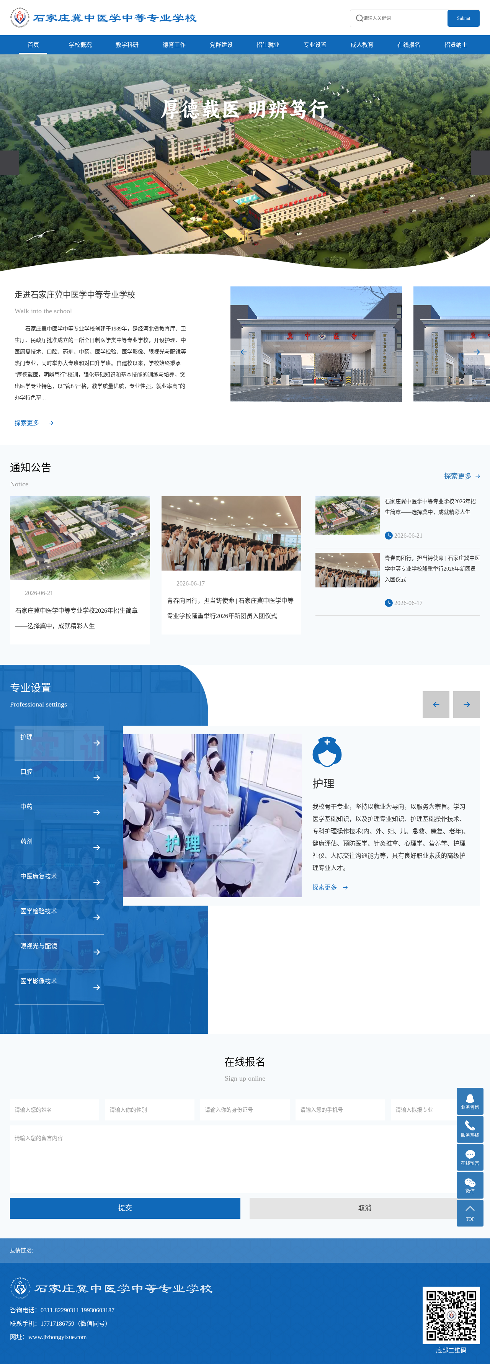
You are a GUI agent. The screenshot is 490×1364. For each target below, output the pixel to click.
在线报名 (408, 45)
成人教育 (362, 45)
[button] (243, 352)
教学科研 (127, 45)
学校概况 (80, 45)
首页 (33, 45)
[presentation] (9, 162)
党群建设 (221, 45)
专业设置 (315, 45)
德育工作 (174, 45)
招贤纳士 (455, 45)
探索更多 (27, 423)
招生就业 (267, 45)
